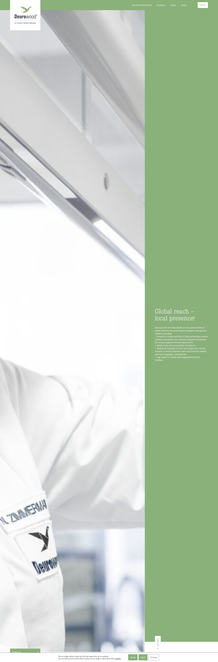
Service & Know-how (142, 5)
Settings (153, 657)
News (183, 5)
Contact (203, 5)
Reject (143, 657)
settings (118, 658)
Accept (133, 657)
